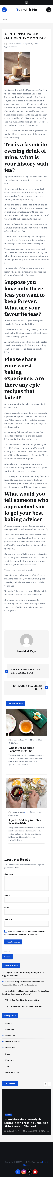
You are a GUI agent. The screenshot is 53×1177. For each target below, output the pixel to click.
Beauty (8, 1023)
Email (7, 907)
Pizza (7, 1054)
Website (8, 919)
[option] (26, 1112)
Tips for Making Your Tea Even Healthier (23, 1006)
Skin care (9, 1060)
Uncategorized (12, 1072)
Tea (22, 43)
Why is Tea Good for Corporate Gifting (23, 1000)
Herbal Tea (10, 1047)
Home (4, 19)
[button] (45, 1084)
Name (7, 895)
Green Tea (10, 1035)
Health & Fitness (12, 1041)
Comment (9, 874)
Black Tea (9, 1029)
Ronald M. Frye (13, 43)
